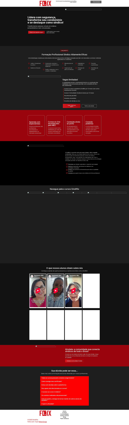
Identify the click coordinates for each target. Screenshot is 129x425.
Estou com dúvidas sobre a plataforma (54, 385)
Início (57, 1)
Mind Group (43, 422)
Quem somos (71, 1)
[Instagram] (79, 412)
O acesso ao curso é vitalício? (51, 392)
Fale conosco (73, 2)
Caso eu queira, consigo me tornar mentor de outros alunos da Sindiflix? (61, 399)
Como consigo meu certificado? (52, 381)
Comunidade (65, 1)
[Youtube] (87, 412)
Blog (75, 1)
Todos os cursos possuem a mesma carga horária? (58, 378)
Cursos (60, 1)
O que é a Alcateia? (48, 404)
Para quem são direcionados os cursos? (54, 388)
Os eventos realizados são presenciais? (54, 395)
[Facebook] (83, 412)
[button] (64, 378)
